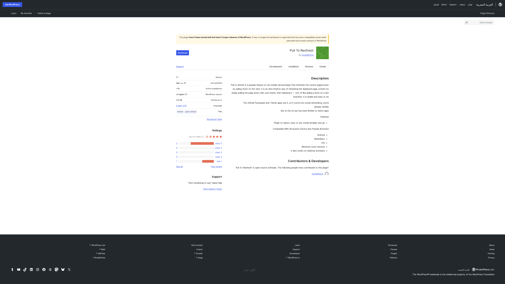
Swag (199, 258)
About (491, 245)
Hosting (491, 253)
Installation (293, 66)
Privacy (491, 258)
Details (322, 66)
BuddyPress (98, 258)
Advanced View (214, 119)
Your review (216, 166)
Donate (198, 253)
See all (179, 166)
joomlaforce (308, 55)
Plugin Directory (487, 13)
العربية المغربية (463, 270)
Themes (393, 249)
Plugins (394, 253)
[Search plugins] (466, 22)
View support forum (212, 189)
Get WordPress (12, 4)
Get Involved (197, 245)
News (492, 249)
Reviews (309, 66)
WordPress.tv (293, 258)
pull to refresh (190, 112)
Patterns (393, 258)
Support (180, 66)
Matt (102, 249)
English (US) (181, 106)
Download (182, 53)
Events (200, 249)
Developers (295, 253)
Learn (297, 245)
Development (275, 66)
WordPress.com (97, 245)
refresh (180, 112)
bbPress (100, 253)
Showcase (392, 245)
